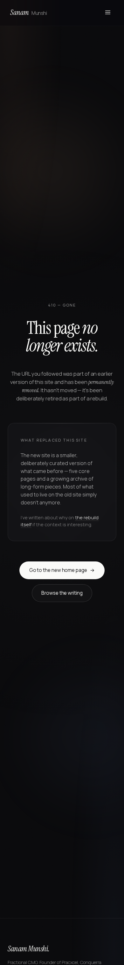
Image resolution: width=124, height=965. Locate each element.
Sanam (28, 12)
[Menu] (108, 12)
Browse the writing (62, 593)
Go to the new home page (62, 570)
